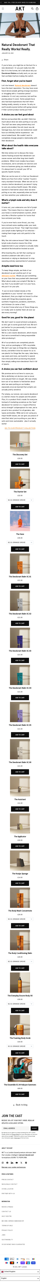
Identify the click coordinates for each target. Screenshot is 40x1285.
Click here (17, 1138)
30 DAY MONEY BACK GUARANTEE (13, 1244)
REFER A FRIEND (7, 1207)
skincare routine (8, 276)
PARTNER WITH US (8, 1193)
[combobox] (20, 1271)
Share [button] (6, 60)
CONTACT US (6, 1211)
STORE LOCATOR (7, 1189)
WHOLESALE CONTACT (9, 1184)
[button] (3, 8)
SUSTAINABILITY (7, 1239)
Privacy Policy (15, 1134)
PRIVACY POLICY (7, 1230)
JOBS (3, 1235)
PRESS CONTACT (8, 1179)
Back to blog (21, 1105)
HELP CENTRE (7, 1216)
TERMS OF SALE (7, 1225)
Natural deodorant (22, 85)
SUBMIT (34, 1128)
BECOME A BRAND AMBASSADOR (13, 1221)
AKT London (22, 1267)
